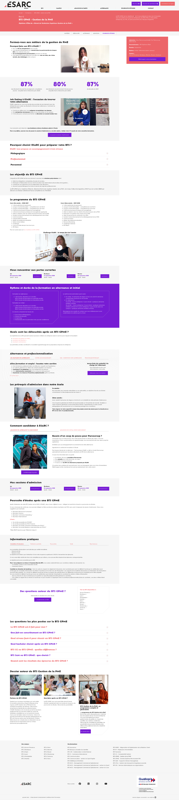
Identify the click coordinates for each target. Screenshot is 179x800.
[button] (155, 797)
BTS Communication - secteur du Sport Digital (81, 758)
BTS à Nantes (25, 758)
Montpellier (83, 597)
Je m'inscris (37, 276)
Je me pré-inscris (35, 488)
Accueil (21, 13)
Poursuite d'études (109, 33)
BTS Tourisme (117, 752)
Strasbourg (83, 606)
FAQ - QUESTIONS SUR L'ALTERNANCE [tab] (71, 358)
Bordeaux (83, 594)
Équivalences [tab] (93, 544)
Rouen (82, 604)
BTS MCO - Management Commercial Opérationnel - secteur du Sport (88, 765)
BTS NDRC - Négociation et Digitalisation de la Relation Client (131, 747)
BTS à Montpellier (26, 756)
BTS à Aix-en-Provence (28, 747)
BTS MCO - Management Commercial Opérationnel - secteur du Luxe (88, 767)
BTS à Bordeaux (26, 749)
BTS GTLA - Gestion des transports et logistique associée (129, 763)
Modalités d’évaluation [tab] (17, 544)
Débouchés (76, 33)
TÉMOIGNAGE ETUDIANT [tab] (92, 358)
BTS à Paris (47, 747)
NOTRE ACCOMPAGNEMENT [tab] (43, 358)
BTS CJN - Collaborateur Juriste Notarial (79, 752)
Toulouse (82, 607)
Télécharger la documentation (147, 59)
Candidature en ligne (167, 3)
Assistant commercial (19, 342)
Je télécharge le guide (30, 472)
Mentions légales (136, 797)
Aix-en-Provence (85, 592)
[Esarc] (17, 4)
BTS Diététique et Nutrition (75, 761)
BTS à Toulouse (48, 756)
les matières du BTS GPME (31, 229)
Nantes (82, 599)
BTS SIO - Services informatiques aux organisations (128, 765)
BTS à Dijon (24, 752)
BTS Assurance (72, 747)
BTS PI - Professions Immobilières (123, 749)
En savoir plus (14, 375)
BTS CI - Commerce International (77, 754)
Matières (67, 33)
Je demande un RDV (43, 599)
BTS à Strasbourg (49, 754)
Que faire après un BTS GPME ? (56, 698)
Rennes (82, 602)
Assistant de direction (19, 340)
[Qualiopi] (147, 784)
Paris (81, 601)
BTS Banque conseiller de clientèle (78, 749)
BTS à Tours (47, 758)
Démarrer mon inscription (98, 373)
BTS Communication (74, 756)
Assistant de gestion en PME (21, 338)
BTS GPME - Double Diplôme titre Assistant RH (127, 758)
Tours (81, 609)
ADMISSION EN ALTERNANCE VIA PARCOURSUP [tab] (24, 430)
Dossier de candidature (149, 3)
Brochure (135, 3)
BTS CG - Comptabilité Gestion (122, 754)
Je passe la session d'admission (59, 135)
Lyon (81, 596)
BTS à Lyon (24, 754)
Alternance (86, 33)
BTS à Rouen (47, 752)
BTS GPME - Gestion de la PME (122, 756)
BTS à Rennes (48, 749)
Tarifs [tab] (71, 544)
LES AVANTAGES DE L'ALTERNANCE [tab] (20, 358)
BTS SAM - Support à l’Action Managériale (125, 761)
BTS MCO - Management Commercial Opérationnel (83, 763)
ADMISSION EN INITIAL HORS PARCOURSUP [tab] (73, 430)
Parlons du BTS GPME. (18, 698)
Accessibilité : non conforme (147, 797)
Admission (96, 33)
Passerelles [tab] (53, 544)
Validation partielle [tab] (35, 544)
